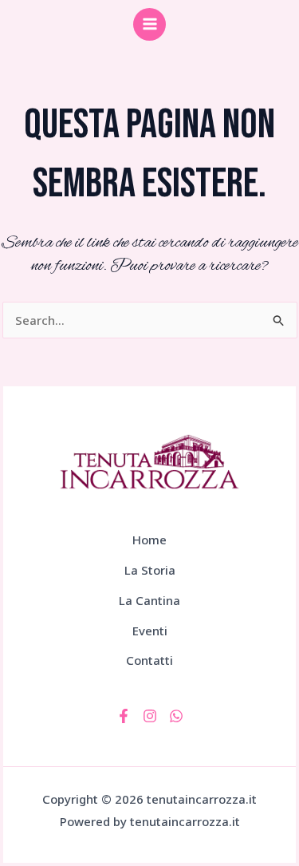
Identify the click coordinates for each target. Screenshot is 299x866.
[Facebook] (123, 716)
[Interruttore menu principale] (149, 24)
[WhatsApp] (176, 716)
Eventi (149, 631)
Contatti (149, 660)
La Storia (149, 570)
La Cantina (149, 600)
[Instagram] (150, 716)
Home (149, 540)
